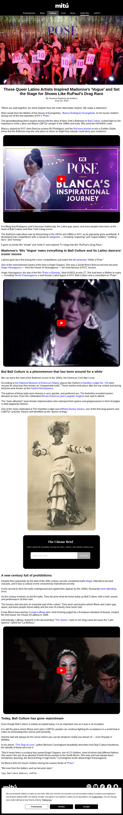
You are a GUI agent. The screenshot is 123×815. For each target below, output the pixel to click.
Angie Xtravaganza (11, 267)
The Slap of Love (25, 745)
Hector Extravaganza (26, 275)
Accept (86, 807)
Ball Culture (94, 121)
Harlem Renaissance (42, 388)
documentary (80, 259)
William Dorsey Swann (72, 409)
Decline (61, 807)
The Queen (62, 620)
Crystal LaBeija (37, 612)
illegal (88, 581)
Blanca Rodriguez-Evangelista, (79, 113)
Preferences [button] (47, 800)
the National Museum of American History (37, 383)
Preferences (36, 807)
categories (54, 237)
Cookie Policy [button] (97, 797)
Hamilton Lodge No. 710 (95, 383)
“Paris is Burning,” (51, 272)
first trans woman (82, 128)
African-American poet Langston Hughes (62, 396)
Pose (46, 115)
